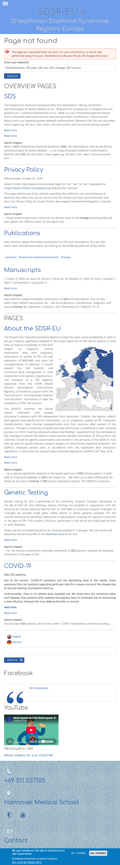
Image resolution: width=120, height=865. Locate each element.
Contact (16, 840)
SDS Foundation (38, 688)
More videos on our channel (28, 755)
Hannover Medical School (41, 802)
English (16, 636)
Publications (22, 233)
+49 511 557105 (24, 781)
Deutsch (16, 642)
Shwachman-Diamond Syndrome (38, 257)
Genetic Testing (26, 493)
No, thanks (98, 853)
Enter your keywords (16, 62)
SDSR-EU (58, 12)
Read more (10, 130)
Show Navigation (4, 4)
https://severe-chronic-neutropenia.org (27, 188)
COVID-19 (17, 566)
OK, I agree (78, 853)
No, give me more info (27, 862)
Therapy (66, 257)
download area (55, 534)
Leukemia (11, 257)
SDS (10, 96)
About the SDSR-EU (32, 329)
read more (10, 607)
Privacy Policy (23, 170)
